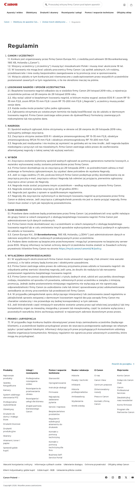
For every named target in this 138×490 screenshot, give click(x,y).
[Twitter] (126, 477)
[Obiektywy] (38, 12)
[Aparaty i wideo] (24, 12)
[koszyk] (131, 5)
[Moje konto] (124, 5)
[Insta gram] (112, 477)
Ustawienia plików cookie (69, 470)
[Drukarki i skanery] (59, 12)
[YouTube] (132, 477)
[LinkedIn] (119, 477)
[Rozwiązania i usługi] (83, 12)
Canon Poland (10, 478)
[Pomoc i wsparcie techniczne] (115, 12)
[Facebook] (106, 477)
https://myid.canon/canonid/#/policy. (80, 248)
